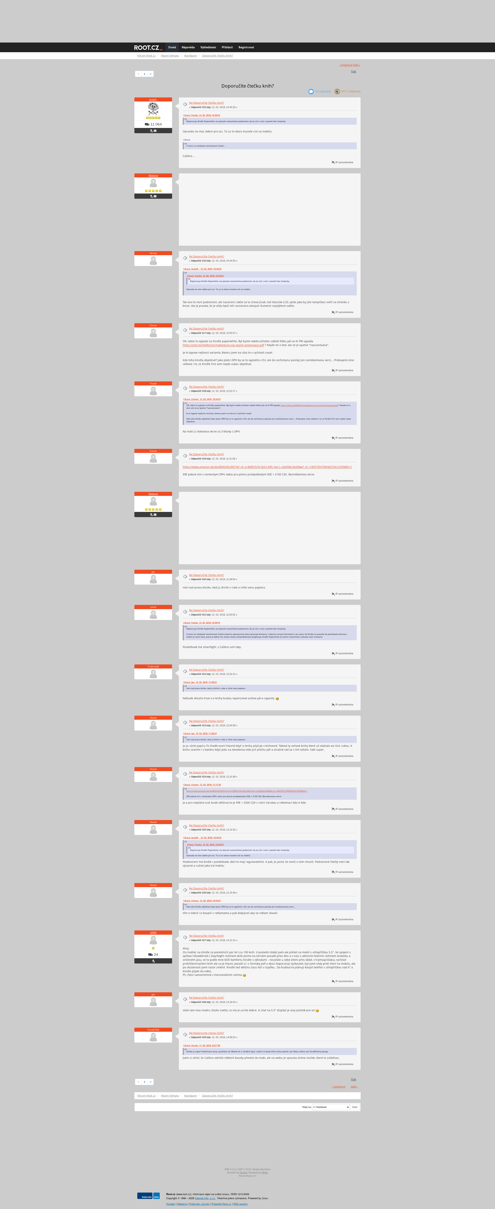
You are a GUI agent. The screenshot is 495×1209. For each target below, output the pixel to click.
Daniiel (243, 1172)
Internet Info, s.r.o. (205, 1198)
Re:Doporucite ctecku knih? (206, 1033)
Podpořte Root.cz (221, 1204)
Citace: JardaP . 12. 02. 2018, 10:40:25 (202, 269)
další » (356, 65)
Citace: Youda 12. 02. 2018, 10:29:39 (201, 115)
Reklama (153, 175)
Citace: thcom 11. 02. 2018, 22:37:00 (201, 1045)
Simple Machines (261, 1169)
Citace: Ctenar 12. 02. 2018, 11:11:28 (202, 784)
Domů (172, 47)
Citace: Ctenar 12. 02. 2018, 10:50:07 (202, 399)
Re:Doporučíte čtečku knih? (206, 103)
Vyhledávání (208, 47)
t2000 (153, 932)
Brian (265, 1172)
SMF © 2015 (244, 1169)
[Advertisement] (247, 19)
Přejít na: (307, 1107)
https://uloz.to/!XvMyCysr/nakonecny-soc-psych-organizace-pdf (223, 345)
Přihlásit (227, 47)
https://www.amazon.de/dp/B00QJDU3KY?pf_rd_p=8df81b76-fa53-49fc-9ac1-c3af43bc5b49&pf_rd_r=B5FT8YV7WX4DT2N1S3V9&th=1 (267, 467)
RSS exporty (240, 1204)
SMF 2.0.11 (230, 1169)
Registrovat (246, 47)
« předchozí (345, 65)
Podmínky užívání (199, 1204)
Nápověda (188, 47)
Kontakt (170, 1204)
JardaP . (153, 99)
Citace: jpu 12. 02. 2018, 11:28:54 (200, 682)
